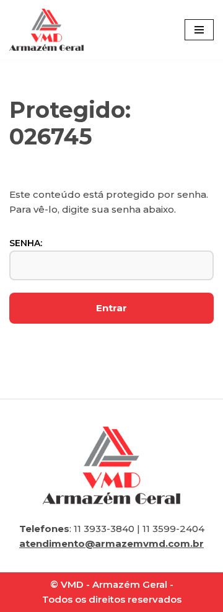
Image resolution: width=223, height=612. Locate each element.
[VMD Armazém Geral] (46, 30)
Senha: (25, 243)
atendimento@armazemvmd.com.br (111, 543)
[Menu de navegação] (199, 29)
